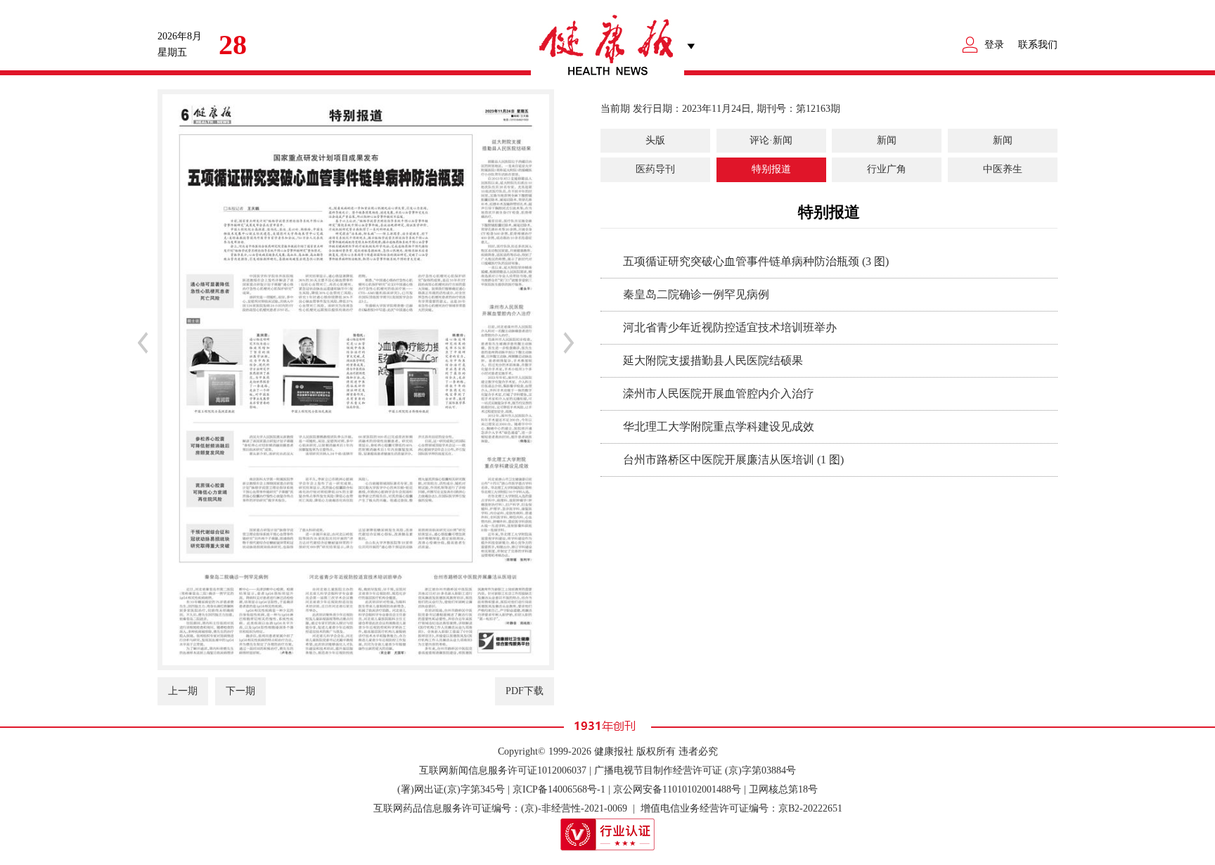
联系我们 (1038, 44)
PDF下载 (525, 691)
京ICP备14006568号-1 (559, 789)
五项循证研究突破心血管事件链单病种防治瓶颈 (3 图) (756, 261)
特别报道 (771, 169)
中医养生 (1002, 169)
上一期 (183, 691)
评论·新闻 (771, 140)
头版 (655, 140)
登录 (994, 44)
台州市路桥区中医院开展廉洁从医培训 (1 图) (733, 460)
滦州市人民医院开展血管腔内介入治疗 (718, 393)
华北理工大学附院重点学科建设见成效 (718, 426)
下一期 (240, 691)
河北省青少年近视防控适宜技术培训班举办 (730, 327)
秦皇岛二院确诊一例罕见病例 (696, 294)
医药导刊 (655, 169)
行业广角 (886, 169)
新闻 (886, 140)
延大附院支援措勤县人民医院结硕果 (713, 360)
